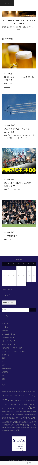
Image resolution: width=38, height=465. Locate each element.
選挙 (12, 430)
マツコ (3, 411)
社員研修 (8, 427)
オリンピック (22, 401)
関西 (3, 358)
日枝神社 (4, 425)
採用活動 (6, 422)
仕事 (21, 411)
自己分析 (26, 427)
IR (2, 362)
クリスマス (30, 400)
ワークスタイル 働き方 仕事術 (13, 351)
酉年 (14, 430)
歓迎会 (10, 425)
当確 (3, 422)
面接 (17, 430)
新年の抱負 (29, 422)
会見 (29, 411)
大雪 (14, 418)
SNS (3, 396)
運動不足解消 (7, 430)
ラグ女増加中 (10, 236)
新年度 (34, 422)
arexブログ (8, 84)
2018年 (13, 391)
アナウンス (21, 396)
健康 (32, 411)
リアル (14, 411)
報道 (10, 418)
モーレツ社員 (8, 411)
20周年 (9, 391)
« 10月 (4, 289)
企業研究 (25, 411)
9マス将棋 (4, 391)
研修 (22, 425)
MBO (23, 391)
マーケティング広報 (9, 344)
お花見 (12, 396)
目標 (19, 425)
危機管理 (25, 414)
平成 (29, 418)
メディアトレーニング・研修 (12, 348)
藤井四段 (32, 427)
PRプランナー (31, 391)
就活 (3, 375)
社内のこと (5, 355)
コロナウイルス (27, 404)
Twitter (7, 396)
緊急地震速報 (20, 427)
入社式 (13, 414)
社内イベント (29, 425)
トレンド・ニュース (20, 138)
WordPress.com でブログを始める (19, 460)
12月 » (9, 289)
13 (9, 276)
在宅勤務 (5, 372)
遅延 (3, 430)
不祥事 (17, 411)
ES (21, 391)
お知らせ (5, 330)
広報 (3, 379)
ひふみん (16, 396)
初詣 (21, 414)
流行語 (16, 425)
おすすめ (16, 189)
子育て (18, 418)
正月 (13, 425)
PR (26, 391)
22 (19, 280)
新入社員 (14, 421)
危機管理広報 (6, 369)
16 (23, 276)
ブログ (31, 407)
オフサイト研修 (12, 400)
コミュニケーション (20, 135)
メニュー (7, 3)
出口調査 (18, 414)
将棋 (21, 418)
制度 (3, 365)
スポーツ (15, 408)
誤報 (35, 427)
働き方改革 (7, 414)
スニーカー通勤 (8, 408)
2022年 (18, 391)
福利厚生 (14, 427)
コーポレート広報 (8, 337)
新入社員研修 (22, 422)
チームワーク (23, 408)
